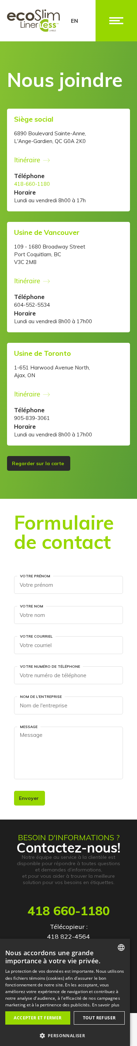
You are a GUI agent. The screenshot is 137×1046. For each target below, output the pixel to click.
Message (29, 727)
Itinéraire (27, 160)
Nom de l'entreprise (41, 696)
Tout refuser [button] (99, 1018)
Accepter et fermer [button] (37, 1018)
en (74, 20)
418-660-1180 (32, 184)
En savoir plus (105, 1005)
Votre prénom (35, 576)
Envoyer (29, 798)
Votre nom (31, 606)
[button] (65, 1035)
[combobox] (121, 947)
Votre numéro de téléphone (50, 666)
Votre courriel (36, 636)
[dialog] (65, 992)
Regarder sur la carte (38, 463)
